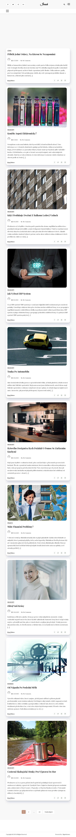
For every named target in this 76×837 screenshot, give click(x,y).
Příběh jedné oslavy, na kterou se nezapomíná (31, 54)
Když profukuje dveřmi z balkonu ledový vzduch (32, 215)
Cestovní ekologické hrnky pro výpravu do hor (31, 771)
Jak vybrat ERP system (19, 293)
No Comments (26, 60)
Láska (9, 50)
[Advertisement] (38, 30)
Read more (11, 80)
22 (39, 812)
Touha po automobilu (18, 371)
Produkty (10, 130)
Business (10, 684)
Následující (49, 812)
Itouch (44, 4)
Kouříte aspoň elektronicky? (22, 133)
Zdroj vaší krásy (15, 605)
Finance (10, 523)
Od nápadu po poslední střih (22, 687)
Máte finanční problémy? (20, 526)
